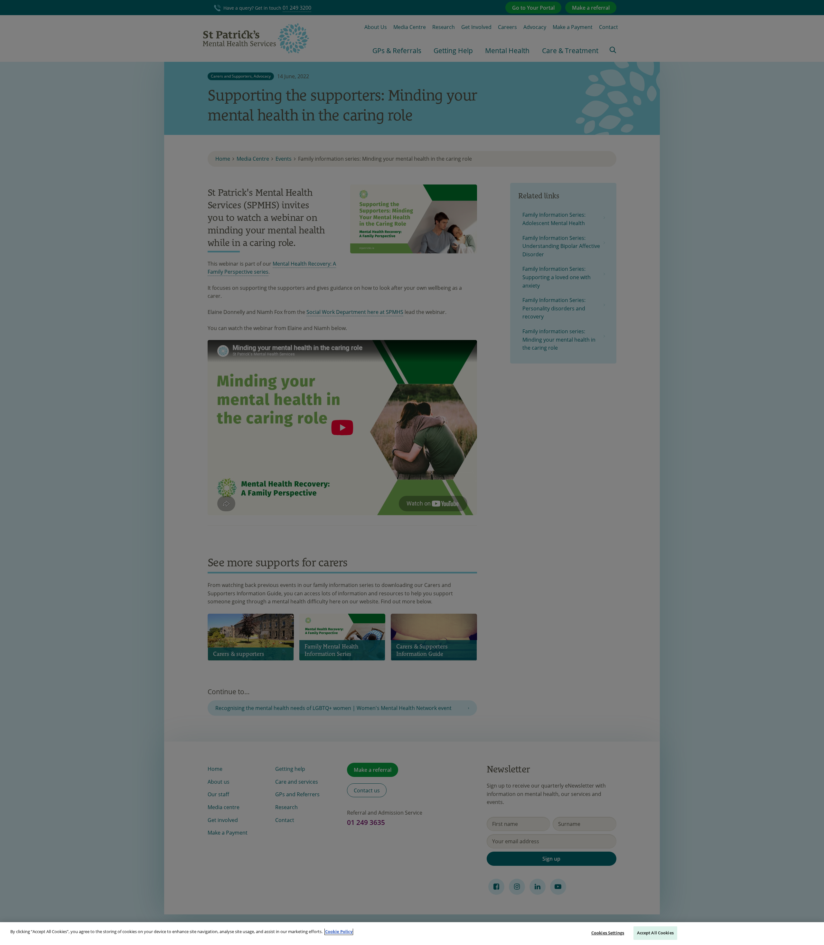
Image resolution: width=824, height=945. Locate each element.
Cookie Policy (338, 931)
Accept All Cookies (655, 933)
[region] (412, 933)
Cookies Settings (607, 933)
